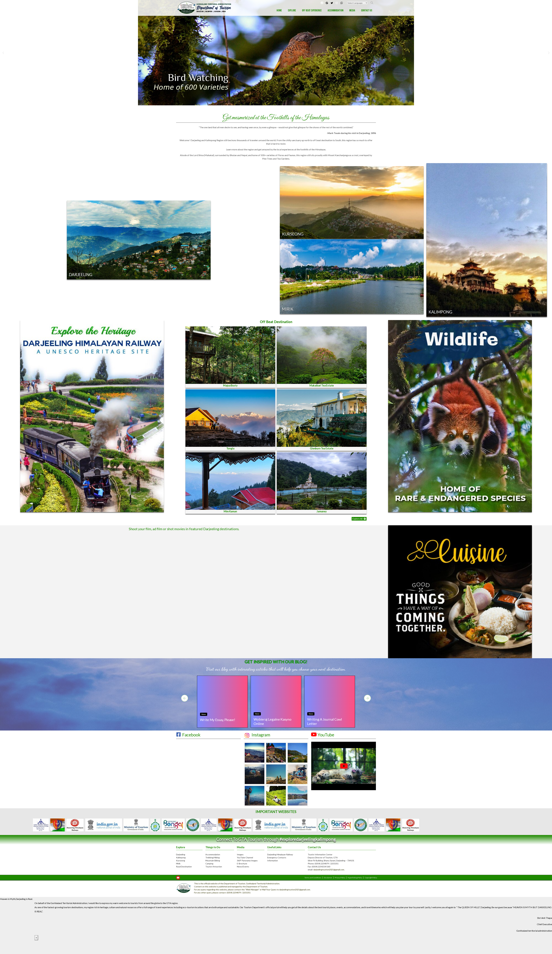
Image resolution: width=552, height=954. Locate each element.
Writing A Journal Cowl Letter (324, 721)
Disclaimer (328, 878)
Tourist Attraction (213, 866)
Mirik (178, 863)
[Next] (367, 698)
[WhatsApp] (341, 3)
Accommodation (212, 854)
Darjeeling (180, 854)
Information (272, 860)
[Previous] (184, 698)
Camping (209, 863)
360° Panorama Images (247, 860)
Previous (193, 825)
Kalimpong (181, 857)
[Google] (326, 3)
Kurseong (180, 860)
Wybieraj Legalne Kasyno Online (272, 721)
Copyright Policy (371, 878)
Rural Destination (184, 866)
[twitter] (331, 3)
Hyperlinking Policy (355, 878)
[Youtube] (178, 878)
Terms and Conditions (312, 878)
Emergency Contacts (276, 857)
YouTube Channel (245, 857)
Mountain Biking (212, 860)
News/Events (243, 866)
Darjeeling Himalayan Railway (280, 854)
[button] (359, 519)
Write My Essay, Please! (217, 720)
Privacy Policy (340, 878)
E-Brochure (242, 863)
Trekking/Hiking (212, 857)
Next (358, 825)
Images (240, 854)
